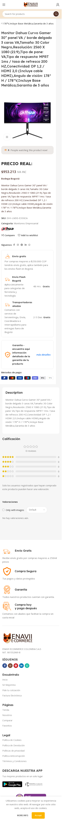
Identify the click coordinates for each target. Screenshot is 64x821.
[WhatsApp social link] (29, 245)
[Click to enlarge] (7, 137)
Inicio (5, 679)
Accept (38, 815)
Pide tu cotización (11, 690)
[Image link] (12, 783)
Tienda (5, 709)
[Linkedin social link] (25, 245)
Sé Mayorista (9, 684)
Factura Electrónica (12, 695)
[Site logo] (30, 4)
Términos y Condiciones (14, 761)
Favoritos (7, 725)
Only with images (15, 510)
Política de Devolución (13, 745)
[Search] (56, 14)
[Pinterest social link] (22, 245)
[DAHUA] (7, 229)
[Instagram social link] (18, 245)
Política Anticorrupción (13, 755)
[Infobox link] (17, 550)
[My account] (58, 5)
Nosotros (7, 715)
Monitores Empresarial (26, 223)
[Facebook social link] (14, 245)
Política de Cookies (11, 740)
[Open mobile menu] (4, 5)
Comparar (7, 720)
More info (23, 815)
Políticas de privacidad (13, 750)
